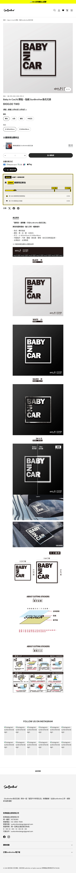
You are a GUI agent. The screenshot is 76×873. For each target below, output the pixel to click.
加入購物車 (50, 155)
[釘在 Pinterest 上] (18, 208)
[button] (67, 10)
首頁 (4, 20)
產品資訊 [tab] (16, 218)
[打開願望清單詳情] (63, 10)
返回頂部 (38, 771)
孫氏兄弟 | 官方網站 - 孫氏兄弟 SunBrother (19, 868)
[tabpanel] (38, 459)
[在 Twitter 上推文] (9, 208)
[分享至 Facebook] (14, 208)
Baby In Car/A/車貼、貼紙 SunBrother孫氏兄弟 (20, 20)
